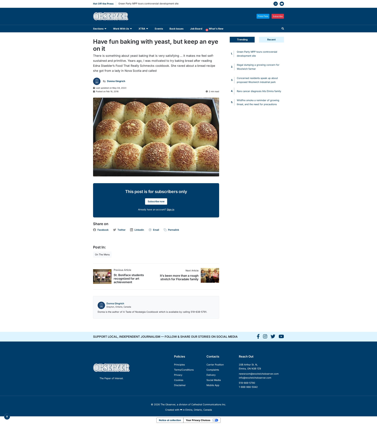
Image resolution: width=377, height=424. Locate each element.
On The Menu (102, 254)
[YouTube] (282, 4)
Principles (179, 364)
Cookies (178, 380)
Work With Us (121, 28)
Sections (98, 28)
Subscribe (278, 16)
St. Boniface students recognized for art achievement (129, 278)
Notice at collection (170, 420)
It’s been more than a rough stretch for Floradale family (179, 277)
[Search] (283, 29)
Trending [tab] (242, 39)
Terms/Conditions (184, 369)
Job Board (196, 28)
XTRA (142, 28)
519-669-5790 (247, 382)
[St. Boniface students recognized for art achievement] (103, 276)
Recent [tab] (271, 39)
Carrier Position (215, 364)
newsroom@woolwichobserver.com (259, 373)
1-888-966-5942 (248, 386)
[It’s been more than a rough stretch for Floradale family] (209, 275)
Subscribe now (156, 201)
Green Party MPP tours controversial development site (148, 3)
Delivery (211, 374)
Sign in (170, 209)
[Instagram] (275, 4)
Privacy (178, 374)
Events (159, 28)
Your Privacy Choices (198, 420)
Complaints (212, 369)
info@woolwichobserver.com (255, 377)
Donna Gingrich (115, 303)
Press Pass (263, 16)
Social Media (213, 380)
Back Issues (176, 28)
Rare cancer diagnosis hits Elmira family (259, 91)
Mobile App (212, 385)
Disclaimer (180, 385)
